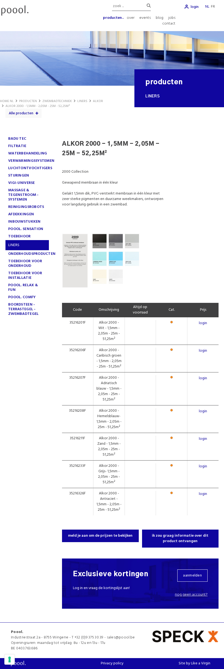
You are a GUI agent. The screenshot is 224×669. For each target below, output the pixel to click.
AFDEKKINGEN (21, 214)
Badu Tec (17, 139)
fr (213, 7)
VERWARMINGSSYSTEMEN (31, 161)
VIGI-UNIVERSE (21, 183)
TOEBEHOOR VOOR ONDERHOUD (25, 263)
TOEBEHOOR (19, 236)
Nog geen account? (191, 595)
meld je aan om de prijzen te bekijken (100, 536)
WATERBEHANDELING (27, 153)
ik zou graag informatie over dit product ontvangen (180, 538)
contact (168, 23)
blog (159, 18)
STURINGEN (18, 175)
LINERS (14, 245)
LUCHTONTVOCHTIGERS (30, 168)
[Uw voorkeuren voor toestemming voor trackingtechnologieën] (9, 659)
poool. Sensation (25, 229)
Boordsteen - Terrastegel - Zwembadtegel (23, 309)
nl (207, 7)
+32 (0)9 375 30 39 (89, 637)
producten (112, 18)
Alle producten (21, 113)
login (195, 7)
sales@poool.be (121, 637)
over (130, 18)
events (145, 18)
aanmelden (192, 575)
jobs (171, 18)
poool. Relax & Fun (23, 287)
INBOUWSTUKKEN (24, 222)
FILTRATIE (17, 146)
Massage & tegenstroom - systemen (23, 195)
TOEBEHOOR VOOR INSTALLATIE (25, 275)
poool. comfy (22, 297)
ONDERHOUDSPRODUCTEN (31, 254)
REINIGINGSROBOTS (26, 207)
